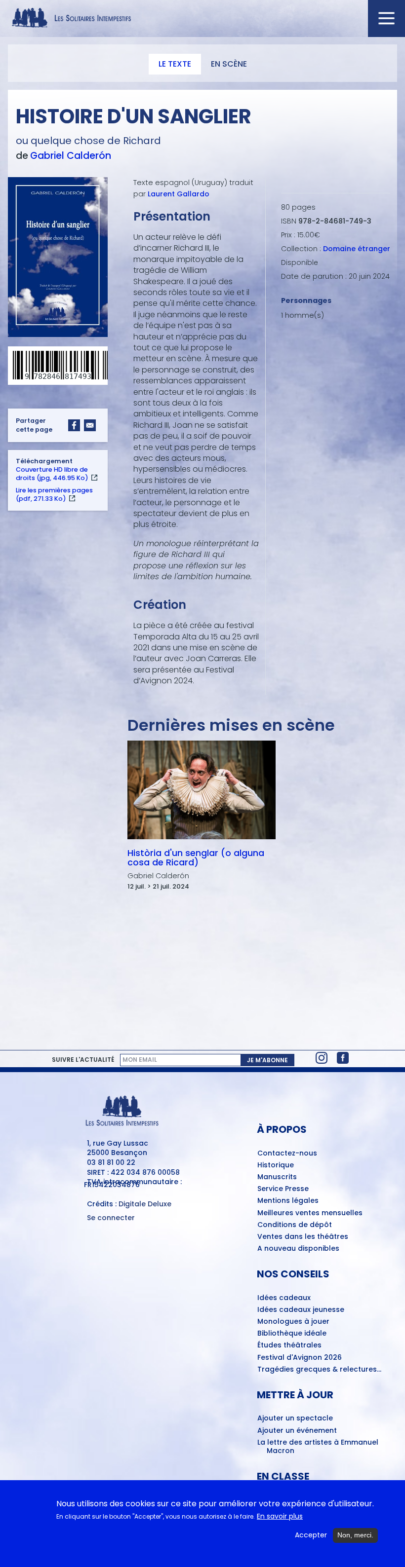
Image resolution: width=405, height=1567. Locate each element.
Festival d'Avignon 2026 (299, 1357)
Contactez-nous (287, 1153)
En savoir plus (280, 1516)
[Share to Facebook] (74, 425)
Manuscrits (277, 1177)
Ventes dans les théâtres (302, 1236)
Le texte (175, 64)
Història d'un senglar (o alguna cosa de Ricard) (195, 857)
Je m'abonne (267, 1060)
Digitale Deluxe (145, 1204)
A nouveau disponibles (298, 1248)
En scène (229, 64)
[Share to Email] (90, 425)
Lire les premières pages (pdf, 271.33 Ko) (54, 494)
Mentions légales (288, 1200)
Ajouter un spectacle (295, 1418)
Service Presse (283, 1189)
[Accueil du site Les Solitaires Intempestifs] (202, 18)
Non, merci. (355, 1535)
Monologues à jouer (293, 1321)
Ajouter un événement (297, 1430)
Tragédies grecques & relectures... (319, 1369)
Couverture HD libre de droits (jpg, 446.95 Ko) (52, 473)
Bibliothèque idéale (291, 1333)
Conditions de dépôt (294, 1225)
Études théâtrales (289, 1345)
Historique (275, 1165)
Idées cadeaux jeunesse (300, 1310)
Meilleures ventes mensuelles (310, 1213)
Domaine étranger (356, 249)
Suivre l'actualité (83, 1059)
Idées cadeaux (284, 1298)
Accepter (311, 1535)
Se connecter (111, 1218)
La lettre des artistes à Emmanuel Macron (317, 1446)
